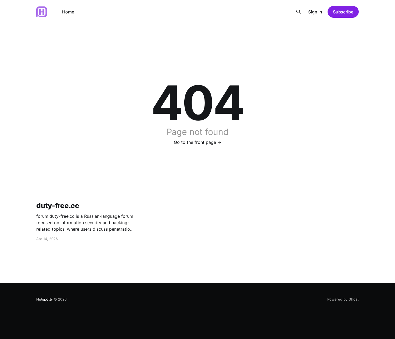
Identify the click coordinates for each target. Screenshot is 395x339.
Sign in (315, 12)
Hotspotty (44, 299)
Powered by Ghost (343, 299)
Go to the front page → (197, 142)
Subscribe (343, 12)
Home (68, 12)
